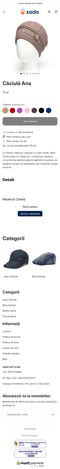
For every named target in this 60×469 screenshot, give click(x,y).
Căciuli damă (9, 316)
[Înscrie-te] (52, 414)
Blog (5, 359)
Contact (7, 331)
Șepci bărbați (9, 299)
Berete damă (9, 310)
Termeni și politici (30, 435)
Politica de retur (11, 342)
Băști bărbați (9, 305)
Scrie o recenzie (30, 213)
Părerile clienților (11, 353)
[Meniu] (3, 12)
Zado (33, 429)
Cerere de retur (11, 347)
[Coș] (56, 11)
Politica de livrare (11, 336)
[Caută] (49, 11)
